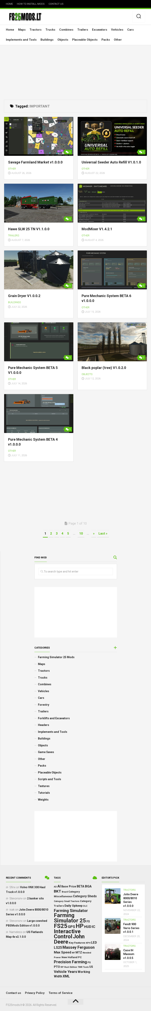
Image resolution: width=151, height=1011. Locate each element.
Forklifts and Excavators (54, 718)
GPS (71, 926)
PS (89, 962)
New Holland (69, 957)
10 (81, 533)
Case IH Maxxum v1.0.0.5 (128, 954)
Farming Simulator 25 (70, 918)
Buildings (47, 39)
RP (62, 967)
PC (80, 957)
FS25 (60, 926)
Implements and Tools (21, 39)
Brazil (65, 892)
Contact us (56, 3)
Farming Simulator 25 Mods (56, 657)
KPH (88, 943)
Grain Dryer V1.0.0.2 (24, 296)
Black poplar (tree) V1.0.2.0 (104, 368)
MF (73, 952)
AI (59, 886)
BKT (57, 891)
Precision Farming (70, 962)
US (91, 966)
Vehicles (117, 29)
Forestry (43, 704)
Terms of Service (61, 993)
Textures (44, 786)
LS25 (58, 948)
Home (9, 3)
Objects (62, 39)
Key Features (77, 942)
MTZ (79, 952)
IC (93, 927)
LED (94, 942)
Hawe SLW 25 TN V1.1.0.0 (28, 229)
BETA (80, 886)
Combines (66, 29)
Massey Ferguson (79, 947)
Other (118, 39)
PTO (57, 967)
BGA (88, 886)
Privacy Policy (35, 993)
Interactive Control (67, 934)
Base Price (68, 886)
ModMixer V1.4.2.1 (97, 229)
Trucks (50, 29)
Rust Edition (70, 967)
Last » (103, 533)
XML (66, 976)
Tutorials (44, 792)
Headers (43, 725)
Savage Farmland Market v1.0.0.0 (35, 162)
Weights (43, 799)
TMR (80, 967)
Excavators (99, 29)
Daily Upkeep (73, 905)
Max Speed (62, 952)
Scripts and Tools (49, 779)
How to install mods (31, 3)
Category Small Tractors (66, 901)
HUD (87, 927)
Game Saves (46, 752)
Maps (22, 29)
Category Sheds (85, 896)
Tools (86, 967)
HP (80, 926)
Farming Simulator (71, 910)
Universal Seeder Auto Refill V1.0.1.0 (111, 162)
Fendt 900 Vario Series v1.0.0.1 (131, 928)
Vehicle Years (65, 971)
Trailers (82, 29)
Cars (130, 29)
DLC (85, 906)
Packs (105, 39)
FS (88, 921)
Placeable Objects (85, 39)
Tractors (35, 29)
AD (55, 886)
